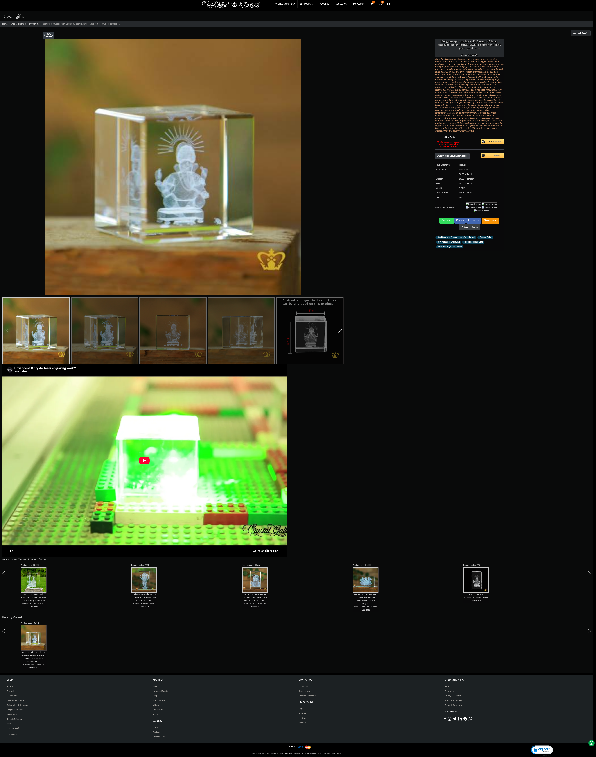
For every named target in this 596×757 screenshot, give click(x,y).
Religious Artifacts (15, 710)
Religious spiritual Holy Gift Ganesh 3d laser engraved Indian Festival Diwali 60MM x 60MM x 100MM (254, 600)
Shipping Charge (470, 227)
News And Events (160, 691)
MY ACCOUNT (359, 4)
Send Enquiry (491, 221)
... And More (12, 735)
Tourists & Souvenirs (15, 719)
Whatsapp (447, 220)
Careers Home (159, 737)
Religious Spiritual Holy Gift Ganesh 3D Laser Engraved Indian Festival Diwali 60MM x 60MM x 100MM (144, 600)
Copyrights (449, 691)
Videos (156, 705)
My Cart (302, 718)
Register (156, 732)
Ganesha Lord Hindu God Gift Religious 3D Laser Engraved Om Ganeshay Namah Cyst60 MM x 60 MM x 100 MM (365, 600)
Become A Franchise (307, 696)
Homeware (12, 696)
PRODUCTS (307, 4)
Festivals (22, 24)
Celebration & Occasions (17, 705)
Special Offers (159, 700)
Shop (13, 24)
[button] (340, 331)
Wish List (302, 723)
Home (5, 24)
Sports (9, 724)
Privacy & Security (453, 696)
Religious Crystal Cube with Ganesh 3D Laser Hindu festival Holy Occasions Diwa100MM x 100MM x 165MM (33, 600)
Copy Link (474, 220)
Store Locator (305, 691)
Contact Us (303, 686)
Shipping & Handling (453, 700)
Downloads (158, 710)
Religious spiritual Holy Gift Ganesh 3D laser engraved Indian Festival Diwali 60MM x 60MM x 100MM (476, 600)
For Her (10, 686)
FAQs (447, 686)
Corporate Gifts (13, 728)
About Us (157, 686)
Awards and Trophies (16, 700)
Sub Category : (442, 169)
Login (155, 727)
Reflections (12, 714)
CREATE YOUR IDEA (286, 4)
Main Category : (443, 165)
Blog (155, 696)
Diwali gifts (34, 24)
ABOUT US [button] (324, 4)
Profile (155, 714)
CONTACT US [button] (341, 4)
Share (461, 220)
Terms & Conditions (453, 705)
